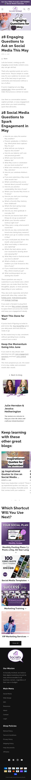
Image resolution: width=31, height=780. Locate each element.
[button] (2, 9)
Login (5, 719)
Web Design (7, 698)
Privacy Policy (8, 739)
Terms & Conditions (9, 735)
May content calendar (20, 306)
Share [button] (5, 58)
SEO (4, 702)
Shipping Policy (8, 743)
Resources (6, 706)
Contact (6, 714)
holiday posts (6, 298)
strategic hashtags (11, 300)
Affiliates (6, 752)
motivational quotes (19, 298)
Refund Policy (8, 731)
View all (15, 643)
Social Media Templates (14, 580)
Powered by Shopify (21, 777)
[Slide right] (19, 500)
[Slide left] (11, 500)
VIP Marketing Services (14, 636)
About (5, 710)
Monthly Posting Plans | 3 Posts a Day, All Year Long (15, 548)
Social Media (7, 694)
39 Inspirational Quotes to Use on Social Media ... (11, 474)
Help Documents (9, 747)
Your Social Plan (19, 326)
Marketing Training (14, 608)
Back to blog (16, 375)
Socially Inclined (12, 777)
